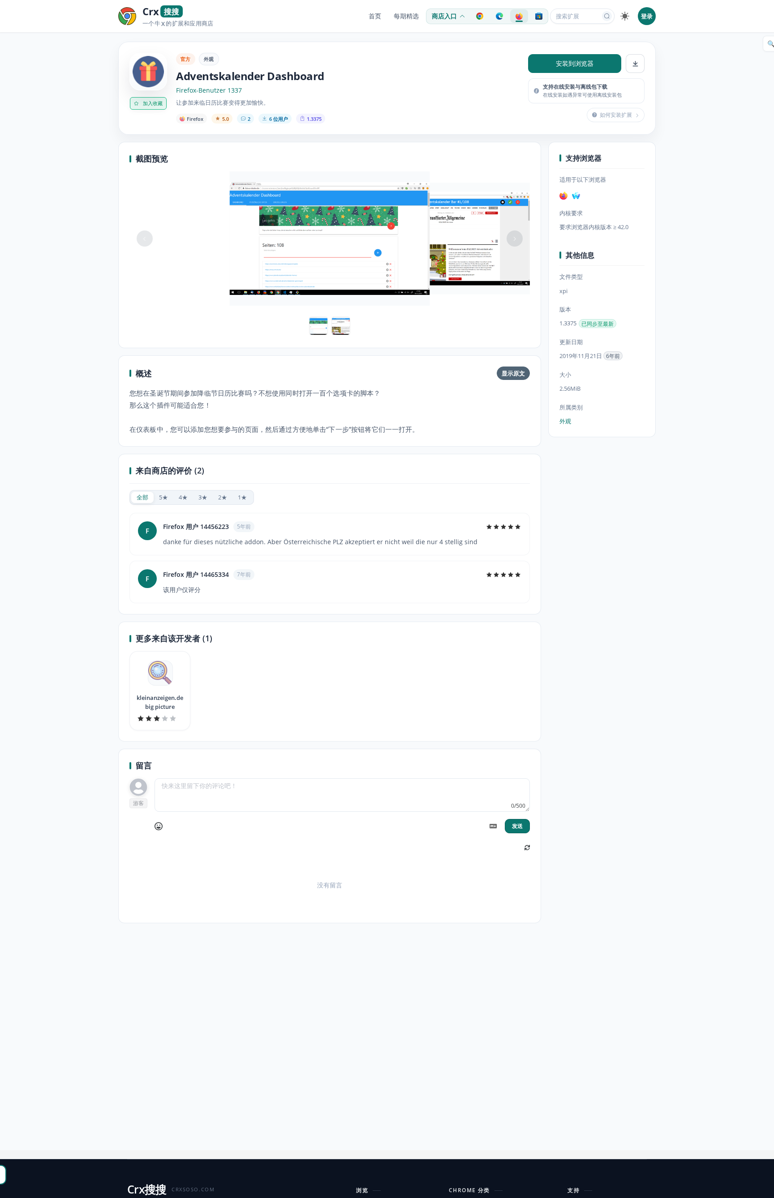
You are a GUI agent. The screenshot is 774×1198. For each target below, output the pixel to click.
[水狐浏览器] (576, 196)
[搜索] (607, 16)
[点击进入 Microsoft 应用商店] (539, 16)
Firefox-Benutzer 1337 (209, 90)
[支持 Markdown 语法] (493, 826)
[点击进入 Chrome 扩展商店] (480, 16)
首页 (375, 16)
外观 (209, 58)
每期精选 (406, 16)
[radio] (142, 497)
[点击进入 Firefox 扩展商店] (519, 16)
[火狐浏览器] (563, 196)
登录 (647, 16)
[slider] (503, 526)
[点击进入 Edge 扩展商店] (499, 16)
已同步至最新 (597, 324)
